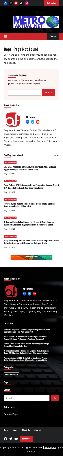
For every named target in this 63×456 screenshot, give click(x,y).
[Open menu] (5, 36)
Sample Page (11, 414)
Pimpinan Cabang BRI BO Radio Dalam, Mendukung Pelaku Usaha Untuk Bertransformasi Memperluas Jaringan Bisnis (31, 242)
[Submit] (55, 398)
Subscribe (26, 438)
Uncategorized (10, 162)
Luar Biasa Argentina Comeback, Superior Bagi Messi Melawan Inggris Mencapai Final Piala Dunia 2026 (30, 168)
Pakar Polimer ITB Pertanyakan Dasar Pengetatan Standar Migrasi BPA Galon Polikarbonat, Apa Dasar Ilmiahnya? (31, 186)
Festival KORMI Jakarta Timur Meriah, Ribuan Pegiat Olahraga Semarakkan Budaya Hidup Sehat (29, 205)
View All (55, 155)
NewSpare (50, 447)
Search (48, 92)
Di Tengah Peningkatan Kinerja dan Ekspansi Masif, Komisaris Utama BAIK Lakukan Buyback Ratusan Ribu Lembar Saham (29, 223)
